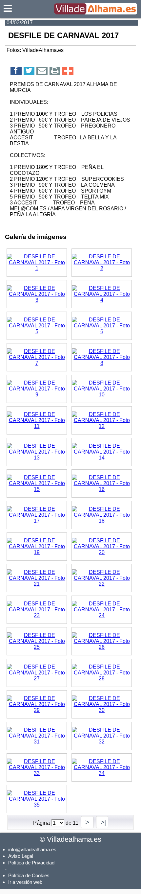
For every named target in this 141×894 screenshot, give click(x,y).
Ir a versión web (25, 882)
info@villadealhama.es (32, 849)
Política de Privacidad (31, 862)
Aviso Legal (20, 856)
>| (102, 822)
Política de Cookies (29, 875)
